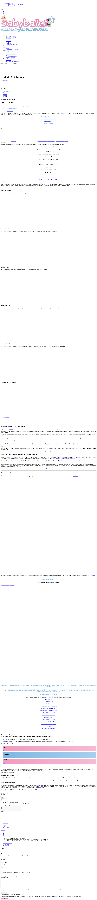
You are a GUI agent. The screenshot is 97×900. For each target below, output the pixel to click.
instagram (5, 95)
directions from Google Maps (62, 141)
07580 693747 (7, 91)
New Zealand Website (10, 5)
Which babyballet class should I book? (49, 119)
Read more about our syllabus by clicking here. (65, 458)
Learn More (8, 52)
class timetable (10, 111)
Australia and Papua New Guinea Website (14, 4)
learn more (13, 141)
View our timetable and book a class (48, 451)
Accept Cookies (4, 898)
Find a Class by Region (11, 37)
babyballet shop (40, 787)
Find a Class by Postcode (11, 36)
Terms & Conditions (7, 843)
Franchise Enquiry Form (11, 54)
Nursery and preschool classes (12, 44)
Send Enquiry (3, 892)
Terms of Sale (6, 845)
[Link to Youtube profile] (3, 13)
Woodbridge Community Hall (48, 728)
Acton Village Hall (48, 699)
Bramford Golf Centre (48, 703)
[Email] (3, 832)
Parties (4, 47)
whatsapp (5, 96)
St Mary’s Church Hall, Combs (48, 719)
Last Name (3, 794)
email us (6, 92)
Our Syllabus (8, 38)
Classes (4, 35)
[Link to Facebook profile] (3, 11)
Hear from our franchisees (11, 56)
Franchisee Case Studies (11, 57)
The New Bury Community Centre (48, 724)
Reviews (7, 42)
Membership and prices (48, 121)
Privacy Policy (6, 844)
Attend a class (3, 799)
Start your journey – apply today (12, 61)
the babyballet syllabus (78, 457)
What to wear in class (48, 125)
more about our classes (48, 123)
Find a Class (5, 823)
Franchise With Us (7, 51)
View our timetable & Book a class (48, 116)
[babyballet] (28, 31)
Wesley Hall (48, 726)
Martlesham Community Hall (48, 715)
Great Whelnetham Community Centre (48, 710)
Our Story (5, 33)
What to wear (8, 39)
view (4, 750)
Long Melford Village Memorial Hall (48, 712)
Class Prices (8, 43)
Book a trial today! (48, 468)
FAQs (7, 55)
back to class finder (5, 80)
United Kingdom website (8, 3)
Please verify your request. (6, 805)
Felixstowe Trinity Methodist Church (48, 708)
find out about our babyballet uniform (46, 141)
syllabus (11, 429)
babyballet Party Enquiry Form (12, 49)
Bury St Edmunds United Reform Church (48, 706)
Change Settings (11, 898)
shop (4, 757)
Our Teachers (8, 41)
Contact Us (3, 830)
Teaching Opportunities (8, 58)
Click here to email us (5, 741)
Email (2, 797)
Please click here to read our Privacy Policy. (48, 179)
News (4, 50)
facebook (5, 94)
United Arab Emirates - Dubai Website (14, 6)
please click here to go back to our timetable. (10, 576)
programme (16, 457)
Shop (4, 45)
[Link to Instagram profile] (3, 12)
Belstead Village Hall (48, 701)
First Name (3, 792)
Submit (2, 811)
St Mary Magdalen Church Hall (48, 721)
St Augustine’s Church (48, 717)
